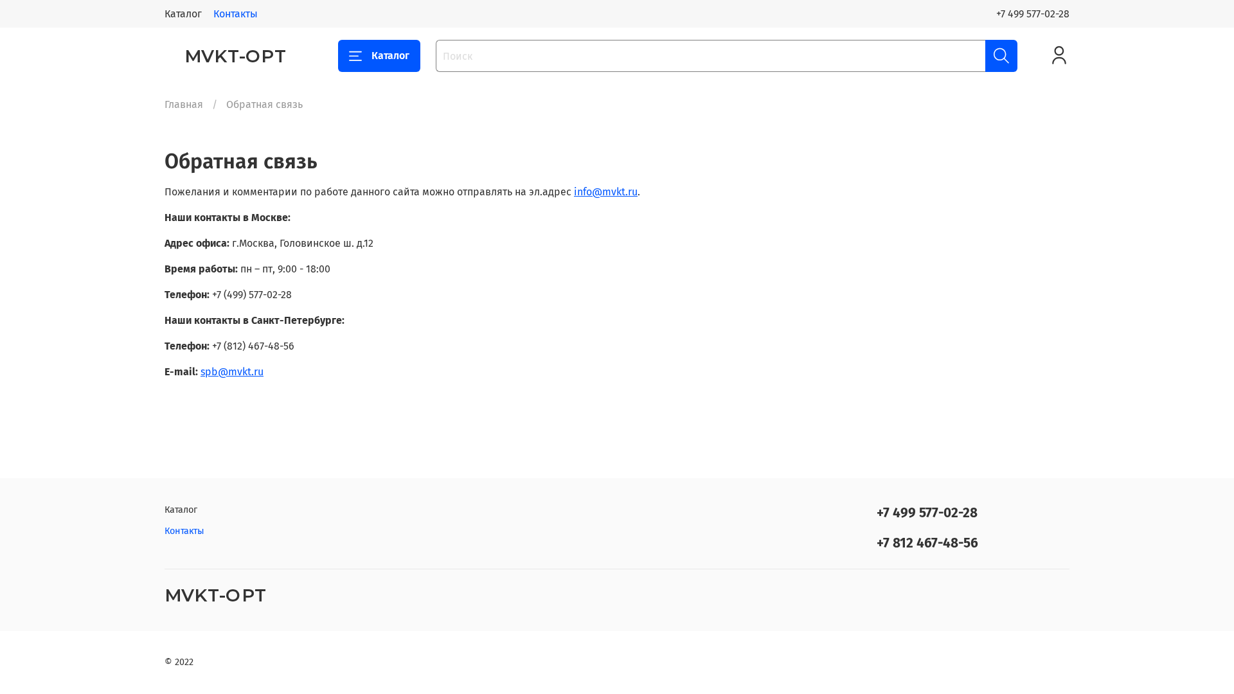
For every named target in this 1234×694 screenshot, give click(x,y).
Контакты (235, 14)
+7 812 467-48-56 (927, 543)
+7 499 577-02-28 (1032, 14)
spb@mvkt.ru (232, 372)
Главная (184, 104)
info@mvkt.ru (606, 192)
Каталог (183, 14)
